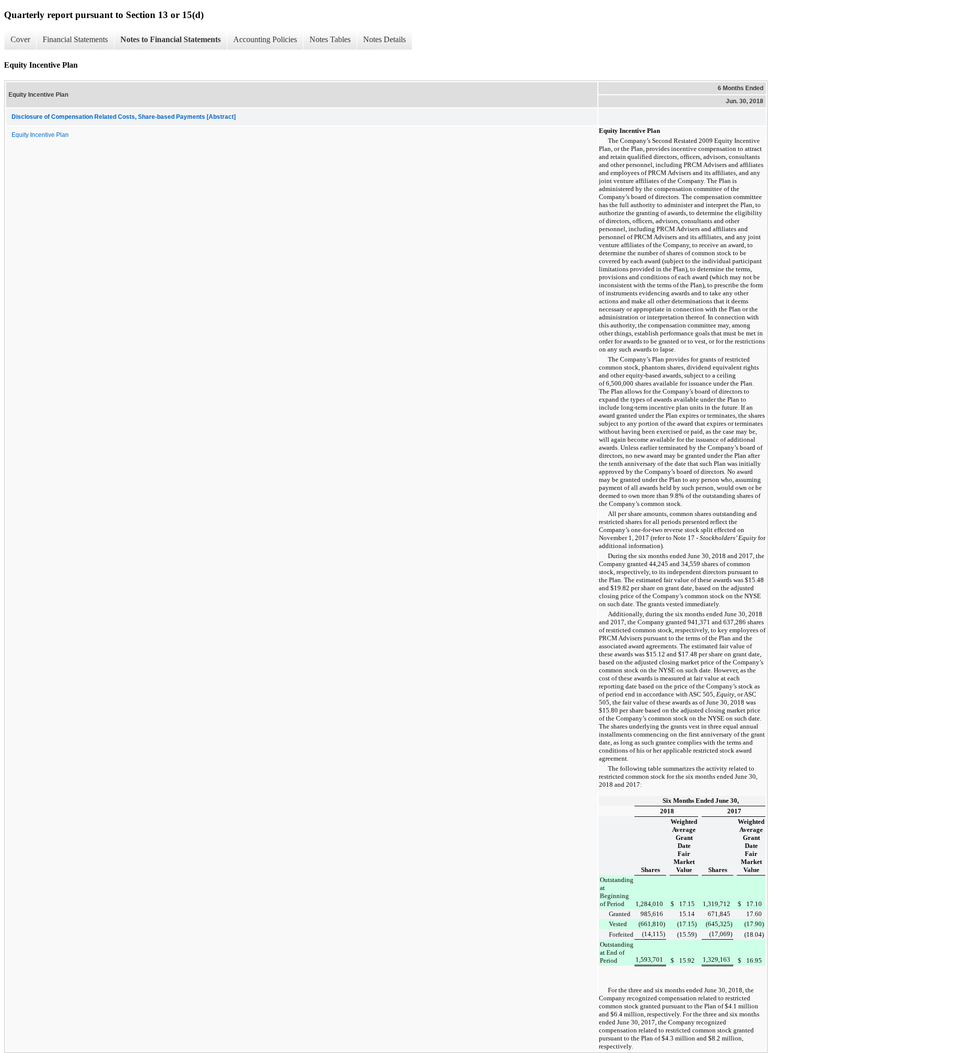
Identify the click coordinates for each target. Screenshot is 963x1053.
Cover (20, 39)
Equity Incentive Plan (40, 135)
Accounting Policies (265, 39)
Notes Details (384, 39)
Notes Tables (330, 39)
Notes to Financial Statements (170, 39)
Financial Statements (75, 39)
